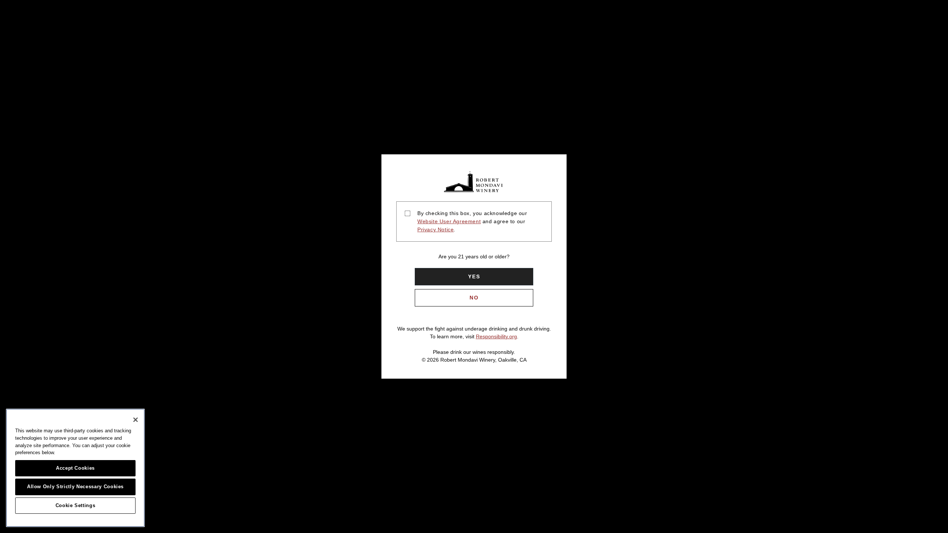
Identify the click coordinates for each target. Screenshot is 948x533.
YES (474, 276)
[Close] (135, 420)
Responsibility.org (496, 336)
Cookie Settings (76, 505)
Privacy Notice (435, 229)
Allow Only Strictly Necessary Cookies (75, 486)
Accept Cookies (75, 468)
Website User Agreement (449, 221)
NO (474, 298)
